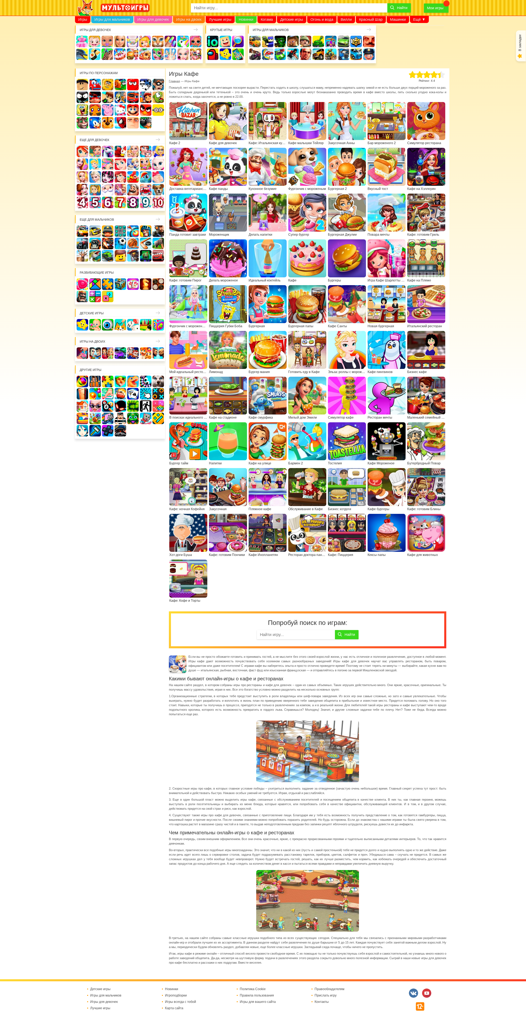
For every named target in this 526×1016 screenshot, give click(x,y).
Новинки (246, 19)
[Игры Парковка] (82, 231)
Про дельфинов (82, 54)
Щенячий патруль (107, 123)
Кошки (158, 41)
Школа (95, 151)
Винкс (82, 151)
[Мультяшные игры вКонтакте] (413, 993)
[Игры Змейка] (133, 406)
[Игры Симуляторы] (120, 430)
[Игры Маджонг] (133, 284)
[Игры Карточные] (133, 394)
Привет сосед (369, 41)
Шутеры (255, 54)
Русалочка (120, 164)
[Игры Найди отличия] (107, 325)
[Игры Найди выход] (82, 394)
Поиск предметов (238, 41)
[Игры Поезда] (107, 256)
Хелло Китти (120, 110)
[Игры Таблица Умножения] (107, 296)
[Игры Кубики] (133, 325)
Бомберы (145, 123)
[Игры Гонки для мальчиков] (95, 231)
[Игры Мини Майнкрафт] (95, 430)
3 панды (145, 84)
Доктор (145, 41)
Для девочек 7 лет (120, 202)
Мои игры (435, 8)
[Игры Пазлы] (107, 284)
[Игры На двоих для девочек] (107, 353)
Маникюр (170, 41)
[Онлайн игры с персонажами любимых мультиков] (125, 8)
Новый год (107, 189)
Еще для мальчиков (97, 219)
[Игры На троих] (107, 381)
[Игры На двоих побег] (133, 353)
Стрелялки (267, 41)
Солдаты (305, 41)
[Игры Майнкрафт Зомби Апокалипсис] (145, 256)
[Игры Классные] (95, 406)
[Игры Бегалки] (145, 418)
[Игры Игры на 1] (107, 394)
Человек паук (120, 123)
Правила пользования (257, 995)
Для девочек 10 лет (158, 202)
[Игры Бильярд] (107, 406)
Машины (343, 41)
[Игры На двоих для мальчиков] (95, 353)
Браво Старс (356, 41)
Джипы (318, 54)
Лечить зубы (145, 189)
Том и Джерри (120, 97)
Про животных (158, 189)
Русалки (120, 177)
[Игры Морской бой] (120, 394)
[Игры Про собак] (158, 381)
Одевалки (82, 41)
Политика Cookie (253, 989)
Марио (133, 110)
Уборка (132, 41)
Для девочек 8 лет (133, 202)
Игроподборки (176, 995)
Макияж (183, 54)
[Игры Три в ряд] (82, 284)
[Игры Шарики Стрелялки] (82, 381)
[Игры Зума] (133, 418)
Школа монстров (107, 177)
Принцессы (95, 164)
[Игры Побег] (95, 381)
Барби (120, 41)
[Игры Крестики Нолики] (158, 394)
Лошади (107, 151)
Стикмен (82, 97)
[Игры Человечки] (120, 406)
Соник (95, 123)
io (212, 41)
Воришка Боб (158, 84)
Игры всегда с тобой (180, 1001)
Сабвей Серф (145, 97)
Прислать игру (326, 995)
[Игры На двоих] (82, 353)
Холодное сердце (95, 177)
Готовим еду (132, 54)
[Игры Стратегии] (82, 296)
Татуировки (107, 54)
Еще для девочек (94, 140)
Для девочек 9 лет (145, 202)
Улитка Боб (120, 84)
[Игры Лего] (120, 256)
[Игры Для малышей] (95, 325)
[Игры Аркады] (107, 418)
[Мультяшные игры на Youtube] (426, 993)
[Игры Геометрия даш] (158, 418)
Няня (133, 151)
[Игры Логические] (95, 284)
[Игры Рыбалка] (95, 256)
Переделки (120, 189)
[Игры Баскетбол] (133, 243)
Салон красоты (158, 54)
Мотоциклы (331, 54)
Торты (120, 54)
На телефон (238, 54)
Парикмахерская (107, 164)
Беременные (158, 177)
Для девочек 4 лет (82, 202)
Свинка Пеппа (107, 110)
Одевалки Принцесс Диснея (82, 189)
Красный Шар (371, 19)
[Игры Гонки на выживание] (107, 243)
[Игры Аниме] (82, 430)
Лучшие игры (220, 19)
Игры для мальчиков (112, 19)
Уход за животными (145, 54)
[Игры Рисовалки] (120, 325)
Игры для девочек (153, 19)
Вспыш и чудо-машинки (133, 97)
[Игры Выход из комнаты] (145, 406)
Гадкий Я (133, 123)
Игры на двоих (189, 19)
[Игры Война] (107, 231)
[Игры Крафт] (120, 231)
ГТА (305, 54)
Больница (158, 151)
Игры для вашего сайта (258, 1001)
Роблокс (82, 84)
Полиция (369, 54)
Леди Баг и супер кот (95, 97)
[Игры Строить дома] (82, 406)
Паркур (293, 54)
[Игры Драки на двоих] (158, 353)
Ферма (133, 177)
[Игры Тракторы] (82, 243)
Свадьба (82, 177)
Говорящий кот (82, 123)
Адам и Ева (107, 84)
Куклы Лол (195, 41)
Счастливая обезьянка (95, 110)
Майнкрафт (293, 41)
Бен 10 (107, 97)
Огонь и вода (321, 19)
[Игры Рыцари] (145, 231)
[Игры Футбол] (120, 243)
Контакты (322, 1001)
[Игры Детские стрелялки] (145, 325)
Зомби (280, 41)
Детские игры (291, 19)
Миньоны (158, 110)
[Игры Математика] (95, 296)
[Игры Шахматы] (145, 284)
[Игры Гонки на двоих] (120, 353)
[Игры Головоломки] (120, 284)
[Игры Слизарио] (145, 381)
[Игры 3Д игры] (120, 381)
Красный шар (133, 84)
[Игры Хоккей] (145, 243)
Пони (145, 177)
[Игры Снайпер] (158, 231)
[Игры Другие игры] (107, 430)
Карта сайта (174, 1008)
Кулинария (94, 54)
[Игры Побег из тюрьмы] (120, 418)
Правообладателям (329, 989)
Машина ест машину (267, 54)
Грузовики (343, 54)
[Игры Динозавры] (133, 381)
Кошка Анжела (158, 164)
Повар (133, 189)
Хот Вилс (356, 54)
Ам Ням (158, 97)
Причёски (82, 164)
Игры (82, 19)
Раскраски (120, 151)
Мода (195, 54)
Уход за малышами (107, 41)
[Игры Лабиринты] (82, 418)
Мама (145, 151)
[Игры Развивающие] (158, 325)
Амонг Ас (212, 54)
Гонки (255, 41)
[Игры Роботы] (133, 256)
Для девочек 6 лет (107, 202)
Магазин (145, 164)
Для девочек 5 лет (95, 202)
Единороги (183, 41)
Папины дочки (95, 189)
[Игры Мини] (158, 406)
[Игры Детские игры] (82, 325)
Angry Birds (145, 110)
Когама (267, 19)
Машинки (398, 19)
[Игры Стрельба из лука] (133, 231)
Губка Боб (82, 110)
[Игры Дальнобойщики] (95, 243)
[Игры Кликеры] (145, 394)
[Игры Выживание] (158, 243)
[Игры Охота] (82, 256)
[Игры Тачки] (158, 256)
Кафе (133, 164)
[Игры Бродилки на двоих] (145, 353)
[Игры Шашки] (158, 284)
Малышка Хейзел (94, 41)
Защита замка (331, 41)
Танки (318, 41)
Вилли (346, 19)
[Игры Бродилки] (95, 418)
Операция (170, 54)
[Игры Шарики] (95, 394)
